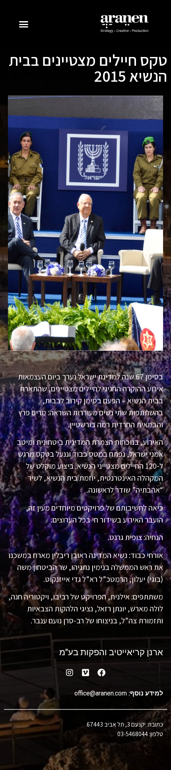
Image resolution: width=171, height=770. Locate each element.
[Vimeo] (85, 673)
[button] (23, 23)
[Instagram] (70, 673)
